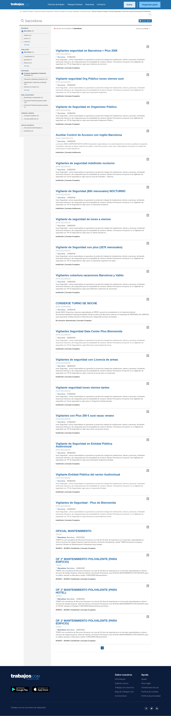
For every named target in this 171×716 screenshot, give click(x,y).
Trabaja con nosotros (124, 688)
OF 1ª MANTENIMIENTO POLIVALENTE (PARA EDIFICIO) (86, 560)
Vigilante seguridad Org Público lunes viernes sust (90, 78)
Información (120, 679)
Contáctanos (121, 696)
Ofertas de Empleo (56, 5)
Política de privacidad (150, 696)
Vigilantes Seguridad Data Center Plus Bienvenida (89, 331)
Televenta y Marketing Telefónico (34, 79)
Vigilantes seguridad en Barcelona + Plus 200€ (86, 50)
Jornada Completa (31, 116)
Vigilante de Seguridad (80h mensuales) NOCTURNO (91, 191)
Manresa (27, 63)
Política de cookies (149, 692)
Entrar (129, 4)
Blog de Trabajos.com (124, 692)
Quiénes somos (121, 683)
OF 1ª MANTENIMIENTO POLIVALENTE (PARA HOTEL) (86, 591)
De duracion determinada (33, 128)
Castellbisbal (28, 56)
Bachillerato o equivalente (33, 97)
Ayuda (143, 679)
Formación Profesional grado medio (35, 101)
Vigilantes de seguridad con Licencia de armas (87, 359)
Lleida (26, 41)
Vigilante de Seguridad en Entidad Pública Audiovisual (84, 445)
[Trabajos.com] (20, 6)
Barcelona (27, 31)
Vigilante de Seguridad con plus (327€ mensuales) (89, 247)
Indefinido (28, 131)
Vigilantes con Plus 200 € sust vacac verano (85, 415)
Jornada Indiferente (31, 119)
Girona (26, 38)
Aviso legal (146, 683)
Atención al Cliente (30, 87)
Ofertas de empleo (28, 11)
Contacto (101, 5)
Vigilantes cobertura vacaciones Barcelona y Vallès (90, 275)
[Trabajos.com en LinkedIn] (157, 708)
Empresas (89, 5)
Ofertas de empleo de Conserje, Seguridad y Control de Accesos (72, 11)
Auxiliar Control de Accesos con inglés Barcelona (89, 135)
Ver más (26, 45)
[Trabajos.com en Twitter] (151, 708)
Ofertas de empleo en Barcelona (44, 11)
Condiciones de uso (150, 688)
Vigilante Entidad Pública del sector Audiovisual (88, 474)
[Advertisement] (97, 38)
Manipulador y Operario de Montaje (35, 82)
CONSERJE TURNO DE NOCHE (76, 303)
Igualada (27, 60)
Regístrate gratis (150, 4)
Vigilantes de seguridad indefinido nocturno (85, 163)
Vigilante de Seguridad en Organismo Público (86, 106)
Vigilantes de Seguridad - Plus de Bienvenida (86, 502)
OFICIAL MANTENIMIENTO (73, 531)
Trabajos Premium (75, 5)
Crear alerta (146, 21)
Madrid (26, 35)
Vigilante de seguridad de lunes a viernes (83, 219)
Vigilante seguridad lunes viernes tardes (82, 387)
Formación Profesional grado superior (36, 106)
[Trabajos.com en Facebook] (146, 708)
